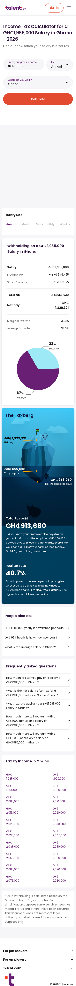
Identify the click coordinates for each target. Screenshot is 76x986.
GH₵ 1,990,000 (59, 777)
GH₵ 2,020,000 (59, 811)
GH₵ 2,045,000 (12, 845)
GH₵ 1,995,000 (12, 788)
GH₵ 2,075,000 (12, 879)
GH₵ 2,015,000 (12, 811)
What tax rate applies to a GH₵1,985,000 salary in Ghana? (33, 706)
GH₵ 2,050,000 (59, 845)
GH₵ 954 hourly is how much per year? (31, 637)
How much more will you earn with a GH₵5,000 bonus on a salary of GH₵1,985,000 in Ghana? (31, 738)
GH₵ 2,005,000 (12, 799)
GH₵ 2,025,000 (12, 822)
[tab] (11, 226)
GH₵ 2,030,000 (59, 822)
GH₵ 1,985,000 (12, 777)
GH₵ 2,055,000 (12, 856)
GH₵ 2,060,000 (59, 856)
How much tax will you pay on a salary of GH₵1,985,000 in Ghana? (34, 680)
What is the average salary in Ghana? (30, 647)
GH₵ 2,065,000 (12, 867)
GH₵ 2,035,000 (12, 833)
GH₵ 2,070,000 (59, 867)
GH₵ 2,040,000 (59, 833)
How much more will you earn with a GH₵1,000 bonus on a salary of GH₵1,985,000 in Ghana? (31, 721)
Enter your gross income (22, 62)
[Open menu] (69, 7)
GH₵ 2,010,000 (59, 799)
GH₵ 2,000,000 (59, 788)
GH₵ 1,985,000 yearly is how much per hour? (34, 628)
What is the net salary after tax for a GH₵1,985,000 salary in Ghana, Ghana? (32, 693)
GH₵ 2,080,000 (59, 879)
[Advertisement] (38, 166)
